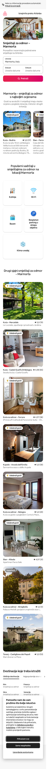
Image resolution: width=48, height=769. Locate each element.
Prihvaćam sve (23, 739)
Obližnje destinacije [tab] (11, 676)
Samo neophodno (23, 745)
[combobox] (23, 61)
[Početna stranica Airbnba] (5, 13)
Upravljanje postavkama (23, 752)
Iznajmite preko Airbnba (30, 13)
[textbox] (13, 70)
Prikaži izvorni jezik (12, 6)
